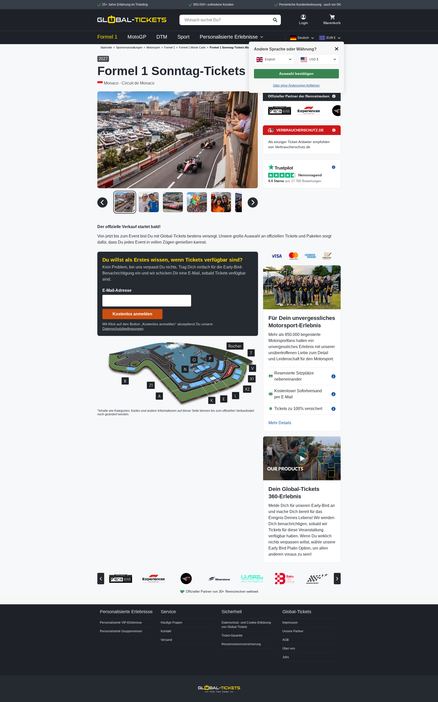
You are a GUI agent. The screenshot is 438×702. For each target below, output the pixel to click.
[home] (131, 19)
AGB (285, 640)
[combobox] (274, 59)
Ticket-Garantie (232, 635)
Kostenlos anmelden (132, 314)
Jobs (285, 657)
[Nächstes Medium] (253, 202)
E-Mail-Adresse (117, 290)
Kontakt (166, 631)
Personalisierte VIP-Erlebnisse (121, 622)
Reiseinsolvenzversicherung (241, 644)
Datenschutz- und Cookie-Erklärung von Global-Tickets (246, 625)
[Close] (337, 49)
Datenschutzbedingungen (122, 329)
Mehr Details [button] (279, 423)
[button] (177, 139)
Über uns (288, 648)
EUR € (331, 38)
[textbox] (274, 59)
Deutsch (303, 38)
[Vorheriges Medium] (102, 202)
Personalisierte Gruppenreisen (121, 631)
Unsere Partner (292, 631)
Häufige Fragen (171, 622)
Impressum (290, 622)
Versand (166, 640)
